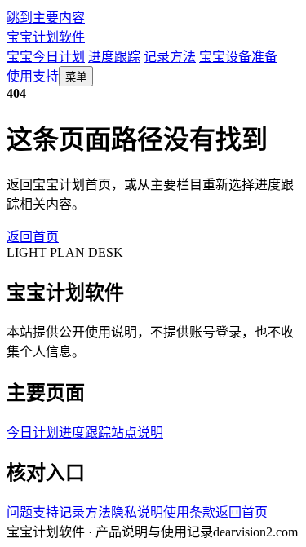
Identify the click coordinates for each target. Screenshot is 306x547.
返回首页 (33, 237)
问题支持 (33, 512)
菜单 (75, 77)
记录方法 (170, 57)
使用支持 (33, 76)
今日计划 (33, 432)
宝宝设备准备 (238, 57)
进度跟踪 (114, 57)
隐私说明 (137, 512)
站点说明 (137, 432)
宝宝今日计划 (46, 57)
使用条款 (189, 512)
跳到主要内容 (46, 17)
